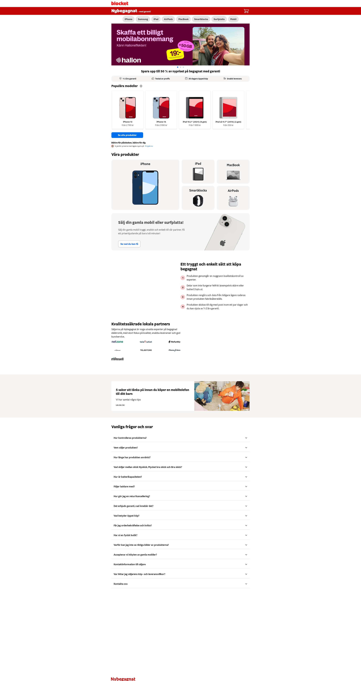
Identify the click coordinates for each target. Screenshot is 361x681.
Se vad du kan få (129, 244)
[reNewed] (117, 350)
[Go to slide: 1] (180, 67)
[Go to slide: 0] (177, 67)
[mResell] (117, 359)
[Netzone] (117, 342)
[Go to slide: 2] (183, 67)
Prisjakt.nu (149, 146)
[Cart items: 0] (246, 11)
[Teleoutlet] (146, 342)
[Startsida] (119, 3)
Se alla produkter (127, 135)
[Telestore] (146, 350)
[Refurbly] (174, 342)
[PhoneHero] (174, 350)
